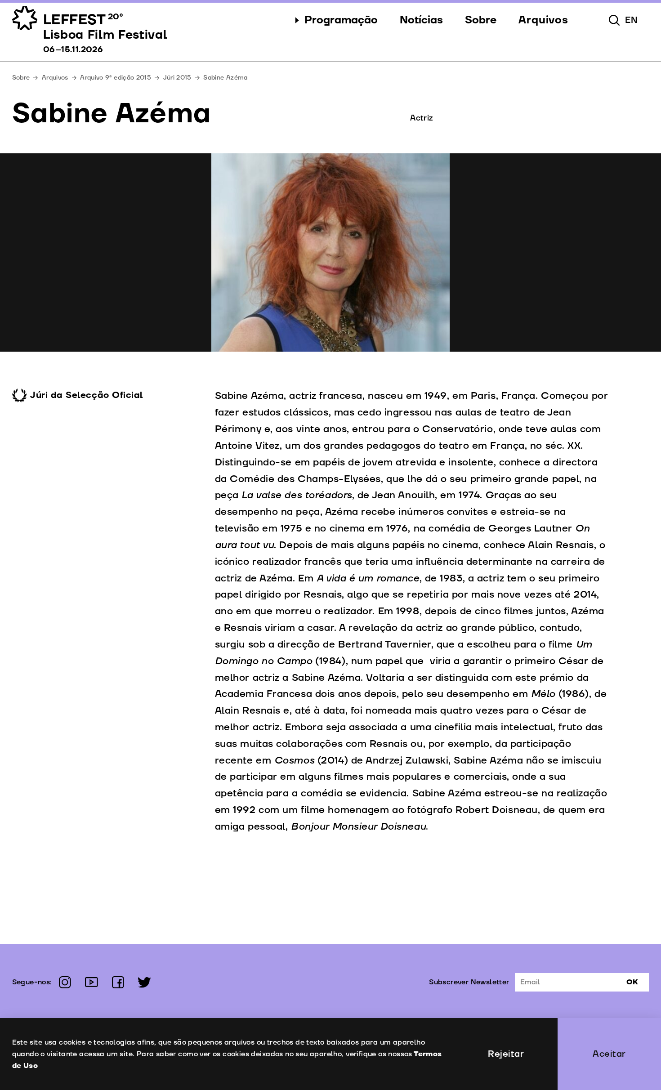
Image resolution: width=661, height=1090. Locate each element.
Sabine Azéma (225, 77)
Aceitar (609, 1054)
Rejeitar (506, 1054)
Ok (632, 982)
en (631, 20)
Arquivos (55, 77)
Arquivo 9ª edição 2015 (115, 77)
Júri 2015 (177, 77)
